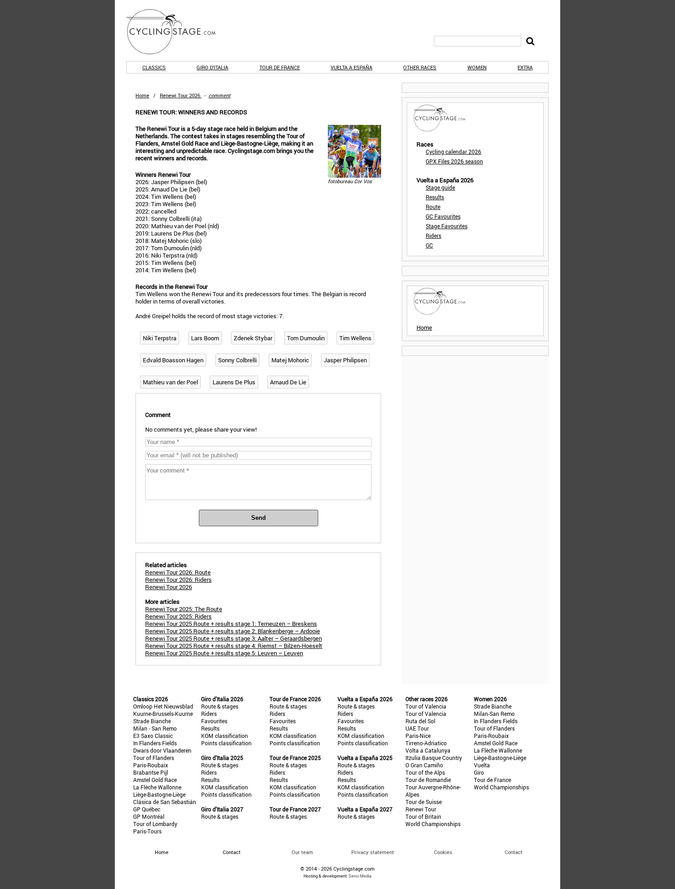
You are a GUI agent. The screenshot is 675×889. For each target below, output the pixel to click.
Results (435, 197)
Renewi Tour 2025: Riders (178, 616)
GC (429, 245)
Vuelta (482, 765)
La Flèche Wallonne (157, 787)
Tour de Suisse (423, 801)
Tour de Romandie (428, 779)
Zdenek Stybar (253, 338)
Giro (479, 772)
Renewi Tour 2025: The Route (183, 609)
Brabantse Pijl (150, 772)
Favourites (214, 721)
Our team (302, 852)
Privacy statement (372, 852)
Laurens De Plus (234, 382)
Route (433, 206)
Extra (525, 67)
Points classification (226, 743)
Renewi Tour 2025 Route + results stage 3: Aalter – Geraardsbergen (233, 638)
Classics (154, 67)
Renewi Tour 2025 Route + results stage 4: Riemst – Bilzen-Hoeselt (233, 645)
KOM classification (224, 735)
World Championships (433, 823)
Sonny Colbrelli (237, 360)
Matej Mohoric (290, 360)
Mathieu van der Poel (170, 382)
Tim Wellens (355, 338)
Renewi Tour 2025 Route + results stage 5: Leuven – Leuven (224, 653)
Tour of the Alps (425, 772)
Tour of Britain (423, 816)
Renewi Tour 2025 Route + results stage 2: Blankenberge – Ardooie (232, 631)
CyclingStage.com (176, 31)
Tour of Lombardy (155, 823)
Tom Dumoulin (306, 338)
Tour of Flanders (153, 757)
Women (477, 67)
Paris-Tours (147, 831)
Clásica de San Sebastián (164, 801)
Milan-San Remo (494, 713)
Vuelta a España (351, 67)
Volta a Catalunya (427, 750)
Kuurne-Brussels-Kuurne (163, 713)
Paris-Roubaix (150, 765)
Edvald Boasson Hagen (173, 360)
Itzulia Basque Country (433, 757)
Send (258, 517)
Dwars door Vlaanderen (162, 750)
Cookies (443, 852)
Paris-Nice (418, 735)
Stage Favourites (446, 226)
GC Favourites (443, 216)
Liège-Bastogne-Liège (159, 794)
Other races (419, 67)
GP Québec (146, 809)
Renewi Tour (420, 809)
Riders (433, 235)
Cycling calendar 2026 (453, 151)
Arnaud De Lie (288, 382)
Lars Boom (205, 338)
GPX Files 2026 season (454, 161)
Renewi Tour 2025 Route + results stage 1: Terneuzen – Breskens (231, 623)
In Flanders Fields (155, 743)
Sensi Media (360, 876)
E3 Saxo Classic (153, 735)
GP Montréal (148, 816)
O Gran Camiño (424, 765)
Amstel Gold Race (155, 779)
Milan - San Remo (155, 728)
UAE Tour (417, 728)
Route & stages (219, 706)
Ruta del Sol (420, 721)
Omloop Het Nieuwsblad (163, 706)
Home (142, 95)
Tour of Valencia (425, 706)
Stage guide (440, 187)
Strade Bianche (152, 721)
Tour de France (279, 67)
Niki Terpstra (159, 338)
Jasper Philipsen (345, 360)
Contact (514, 852)
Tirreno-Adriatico (426, 743)
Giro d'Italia (212, 67)
